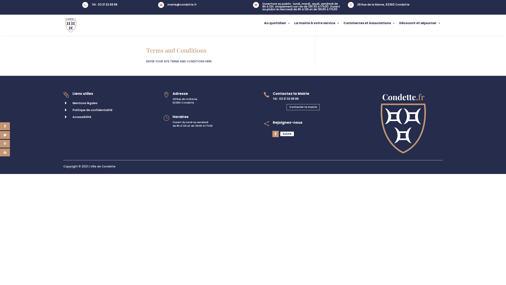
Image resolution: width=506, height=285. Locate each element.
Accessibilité (82, 117)
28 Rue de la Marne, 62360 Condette (383, 5)
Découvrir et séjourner (417, 23)
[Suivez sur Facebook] (275, 134)
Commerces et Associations (367, 23)
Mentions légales (85, 103)
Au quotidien (275, 23)
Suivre (287, 134)
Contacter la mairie (303, 107)
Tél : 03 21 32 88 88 (104, 5)
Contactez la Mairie (291, 93)
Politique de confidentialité (92, 110)
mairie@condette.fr (182, 5)
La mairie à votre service (314, 23)
